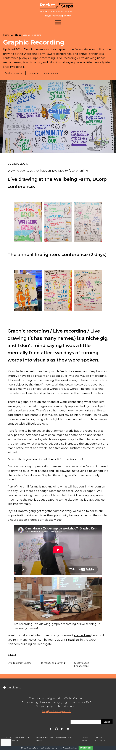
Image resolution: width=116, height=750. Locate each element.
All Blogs (16, 35)
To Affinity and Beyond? (53, 663)
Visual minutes (51, 73)
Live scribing (33, 73)
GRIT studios (70, 639)
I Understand (85, 748)
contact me (82, 635)
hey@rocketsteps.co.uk (56, 711)
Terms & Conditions (100, 738)
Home (6, 35)
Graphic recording (14, 73)
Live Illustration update (20, 663)
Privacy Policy (85, 738)
